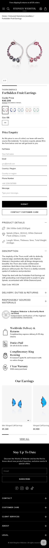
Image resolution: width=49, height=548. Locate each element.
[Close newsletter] (43, 485)
